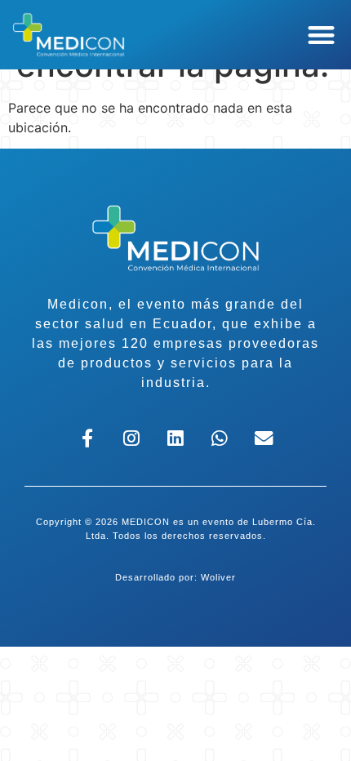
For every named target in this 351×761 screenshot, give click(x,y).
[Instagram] (131, 439)
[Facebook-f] (87, 439)
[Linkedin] (176, 439)
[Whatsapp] (219, 439)
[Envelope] (263, 439)
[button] (322, 34)
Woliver (218, 577)
